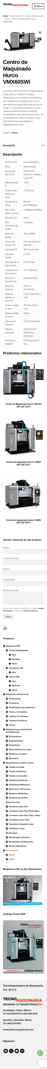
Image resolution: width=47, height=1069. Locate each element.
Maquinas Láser (13, 802)
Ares (14, 655)
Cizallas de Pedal (16, 767)
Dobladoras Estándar (18, 780)
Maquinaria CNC (17, 16)
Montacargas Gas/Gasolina (21, 842)
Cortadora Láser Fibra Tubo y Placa (24, 815)
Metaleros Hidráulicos (18, 793)
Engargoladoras (16, 741)
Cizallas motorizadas (18, 776)
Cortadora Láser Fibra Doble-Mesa (24, 811)
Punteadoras (14, 745)
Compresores (15, 699)
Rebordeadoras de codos (20, 749)
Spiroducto (14, 758)
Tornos (12, 725)
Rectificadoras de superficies (22, 707)
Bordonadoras (15, 736)
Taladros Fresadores (18, 720)
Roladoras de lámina (18, 754)
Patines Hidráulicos (17, 846)
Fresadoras (14, 703)
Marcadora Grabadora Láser (21, 824)
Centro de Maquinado (35, 16)
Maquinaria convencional (17, 694)
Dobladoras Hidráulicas (19, 785)
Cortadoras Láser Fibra (19, 820)
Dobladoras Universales (19, 789)
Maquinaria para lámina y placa (20, 763)
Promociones (12, 850)
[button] (40, 32)
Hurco (7, 19)
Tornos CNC (14, 677)
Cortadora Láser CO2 (18, 807)
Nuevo (12, 855)
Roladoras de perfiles (18, 798)
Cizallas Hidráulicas (17, 771)
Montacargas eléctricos (19, 837)
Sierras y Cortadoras (18, 712)
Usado (12, 859)
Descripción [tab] (9, 145)
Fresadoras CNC (16, 668)
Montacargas (11, 833)
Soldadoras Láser (17, 828)
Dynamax (16, 659)
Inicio (5, 16)
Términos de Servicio (30, 611)
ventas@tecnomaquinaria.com (18, 1030)
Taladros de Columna (18, 716)
